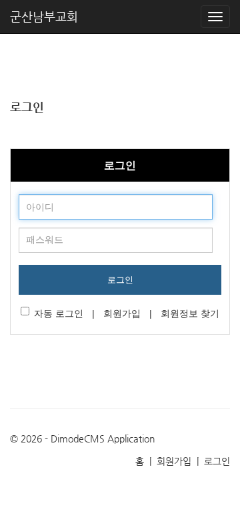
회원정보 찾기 (190, 313)
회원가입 (122, 313)
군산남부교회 (44, 16)
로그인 (120, 280)
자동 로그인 (58, 313)
